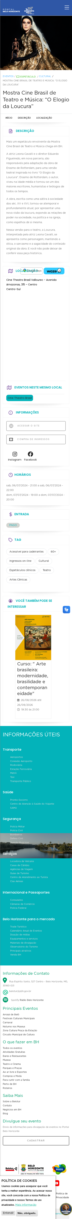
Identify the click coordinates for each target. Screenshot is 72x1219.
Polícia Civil (16, 830)
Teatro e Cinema (12, 1064)
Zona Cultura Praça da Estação (20, 1030)
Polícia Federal (18, 908)
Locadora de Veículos (22, 861)
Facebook (30, 460)
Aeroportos (16, 757)
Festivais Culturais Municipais (19, 1018)
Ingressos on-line (20, 561)
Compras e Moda (12, 1076)
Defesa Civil (16, 838)
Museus (7, 1060)
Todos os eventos (12, 1048)
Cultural (45, 76)
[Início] (18, 6)
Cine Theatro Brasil (20, 398)
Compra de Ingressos (33, 439)
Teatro (47, 570)
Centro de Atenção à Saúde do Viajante (32, 804)
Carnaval (7, 1022)
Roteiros (7, 1088)
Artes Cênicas (18, 579)
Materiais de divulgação (23, 943)
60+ (53, 551)
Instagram (14, 460)
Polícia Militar (17, 827)
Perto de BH (9, 1084)
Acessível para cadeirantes (26, 551)
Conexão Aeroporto (21, 761)
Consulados (16, 900)
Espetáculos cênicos (22, 570)
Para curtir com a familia (16, 1080)
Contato (7, 1105)
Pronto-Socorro (19, 800)
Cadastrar (36, 1140)
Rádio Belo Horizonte (32, 1000)
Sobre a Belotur (11, 1101)
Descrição (24, 117)
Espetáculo (28, 77)
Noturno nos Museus (14, 1027)
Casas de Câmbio (19, 865)
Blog (5, 1113)
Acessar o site (28, 425)
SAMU (13, 808)
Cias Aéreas (16, 881)
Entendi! (8, 1213)
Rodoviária (16, 765)
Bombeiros (16, 834)
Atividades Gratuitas (14, 1052)
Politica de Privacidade (62, 1195)
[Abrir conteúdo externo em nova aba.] (31, 270)
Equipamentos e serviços (24, 939)
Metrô (13, 773)
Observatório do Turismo (24, 947)
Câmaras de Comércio (22, 904)
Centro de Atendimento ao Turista (29, 877)
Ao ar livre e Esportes (15, 1072)
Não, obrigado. (27, 1213)
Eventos (8, 76)
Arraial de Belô (11, 1014)
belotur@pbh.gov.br (19, 991)
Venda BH (15, 955)
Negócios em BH (12, 1110)
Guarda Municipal (19, 842)
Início (9, 117)
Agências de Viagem (21, 869)
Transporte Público (20, 781)
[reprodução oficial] (36, 42)
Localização (44, 117)
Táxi (12, 777)
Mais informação (25, 1205)
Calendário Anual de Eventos (26, 931)
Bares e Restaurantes (14, 1056)
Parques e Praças (12, 1068)
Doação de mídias (20, 935)
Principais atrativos (20, 951)
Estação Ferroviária (21, 769)
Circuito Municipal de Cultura (19, 1034)
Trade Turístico (18, 927)
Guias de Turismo (19, 873)
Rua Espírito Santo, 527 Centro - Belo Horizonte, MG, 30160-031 (35, 983)
